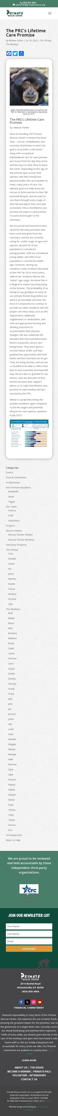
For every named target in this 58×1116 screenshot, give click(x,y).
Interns (12, 510)
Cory (10, 553)
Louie (11, 729)
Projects (10, 525)
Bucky (11, 643)
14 (29, 902)
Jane (10, 703)
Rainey (11, 784)
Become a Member (19, 1071)
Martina (12, 578)
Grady (11, 688)
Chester (12, 658)
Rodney (12, 593)
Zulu (10, 603)
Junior (11, 718)
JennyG (12, 713)
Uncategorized (14, 835)
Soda (10, 804)
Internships (38, 1075)
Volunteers (14, 520)
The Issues (36, 1067)
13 (26, 902)
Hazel (11, 563)
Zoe (10, 829)
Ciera (11, 663)
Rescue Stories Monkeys (21, 539)
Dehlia (11, 673)
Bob (10, 628)
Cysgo (11, 668)
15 (32, 902)
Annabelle (13, 491)
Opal (10, 769)
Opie (10, 774)
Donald (12, 558)
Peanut (12, 779)
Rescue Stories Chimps (20, 534)
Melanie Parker (16, 40)
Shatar (11, 799)
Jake (10, 698)
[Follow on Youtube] (39, 1002)
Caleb (11, 648)
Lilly (10, 723)
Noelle (11, 583)
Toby (11, 814)
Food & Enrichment (16, 477)
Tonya (11, 819)
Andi (10, 612)
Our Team (11, 506)
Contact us (29, 1079)
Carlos (11, 653)
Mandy (11, 749)
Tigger (11, 501)
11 (33, 898)
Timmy (11, 809)
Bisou (11, 623)
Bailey (11, 618)
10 (30, 898)
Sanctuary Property (16, 544)
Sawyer (12, 794)
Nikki (10, 759)
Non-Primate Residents (18, 487)
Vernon (12, 824)
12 (37, 898)
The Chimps (45, 40)
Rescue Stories (14, 530)
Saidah (11, 789)
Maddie (12, 739)
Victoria (12, 598)
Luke (10, 734)
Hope (11, 693)
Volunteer (19, 1075)
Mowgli (12, 754)
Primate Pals (42, 1071)
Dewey (12, 678)
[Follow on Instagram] (33, 1002)
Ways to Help (13, 840)
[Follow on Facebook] (21, 1002)
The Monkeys (12, 44)
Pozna (11, 588)
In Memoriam (13, 482)
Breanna (12, 633)
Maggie (12, 744)
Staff (10, 515)
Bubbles (12, 638)
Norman (12, 764)
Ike (9, 568)
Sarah (11, 496)
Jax (9, 708)
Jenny (11, 573)
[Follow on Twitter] (27, 1002)
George (12, 683)
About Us (21, 1067)
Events (9, 472)
